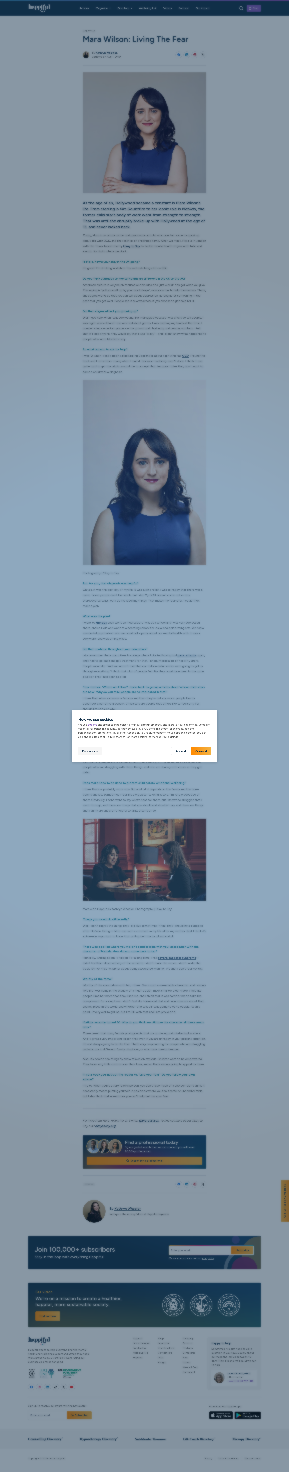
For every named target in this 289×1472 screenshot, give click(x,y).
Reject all (180, 750)
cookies (92, 724)
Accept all (201, 750)
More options (90, 750)
